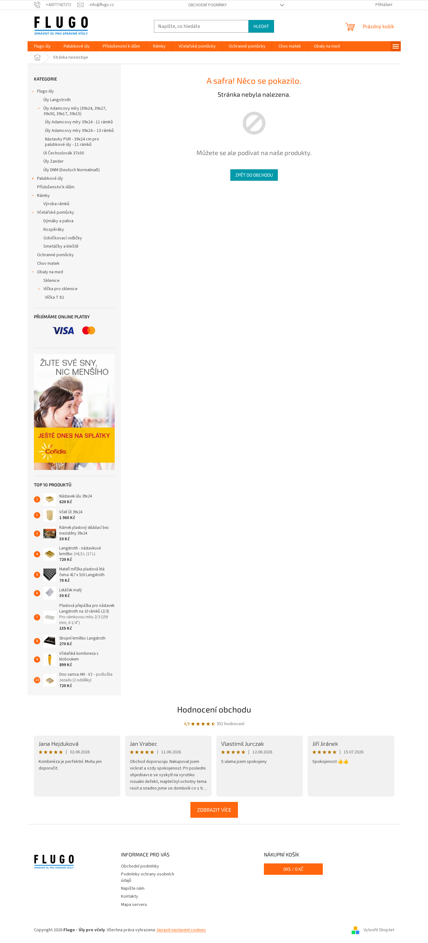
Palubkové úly (50, 178)
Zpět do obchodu (254, 175)
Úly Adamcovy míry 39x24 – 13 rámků (79, 130)
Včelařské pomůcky (55, 212)
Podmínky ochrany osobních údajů (147, 877)
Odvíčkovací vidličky (62, 238)
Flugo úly (45, 91)
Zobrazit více (214, 810)
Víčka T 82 (54, 297)
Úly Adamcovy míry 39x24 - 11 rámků (79, 122)
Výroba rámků (56, 204)
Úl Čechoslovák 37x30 (63, 153)
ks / (293, 869)
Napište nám (132, 888)
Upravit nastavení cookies (181, 930)
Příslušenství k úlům (55, 187)
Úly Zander (53, 161)
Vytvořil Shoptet (379, 930)
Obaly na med (50, 272)
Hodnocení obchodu (214, 709)
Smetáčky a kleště (61, 246)
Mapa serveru (134, 904)
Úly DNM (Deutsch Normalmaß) (71, 170)
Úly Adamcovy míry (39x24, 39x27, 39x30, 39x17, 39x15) (74, 111)
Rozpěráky (53, 229)
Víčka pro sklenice (60, 289)
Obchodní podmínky (207, 5)
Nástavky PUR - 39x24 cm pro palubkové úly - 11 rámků (72, 142)
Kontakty (129, 896)
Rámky (43, 195)
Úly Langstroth (57, 100)
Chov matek (48, 263)
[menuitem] (42, 46)
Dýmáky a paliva (58, 221)
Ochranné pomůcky (55, 255)
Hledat (261, 26)
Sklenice (51, 280)
